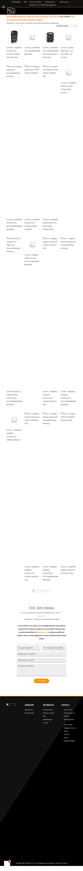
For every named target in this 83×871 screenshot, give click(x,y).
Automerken (29, 710)
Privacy (64, 863)
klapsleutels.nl (42, 632)
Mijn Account (64, 2)
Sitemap (58, 863)
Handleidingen (16, 2)
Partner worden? (35, 2)
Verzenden (41, 681)
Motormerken (29, 713)
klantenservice (50, 2)
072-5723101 (65, 17)
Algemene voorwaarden (47, 863)
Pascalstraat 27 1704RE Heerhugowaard (42, 5)
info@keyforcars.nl (70, 728)
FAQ (25, 2)
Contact (45, 723)
